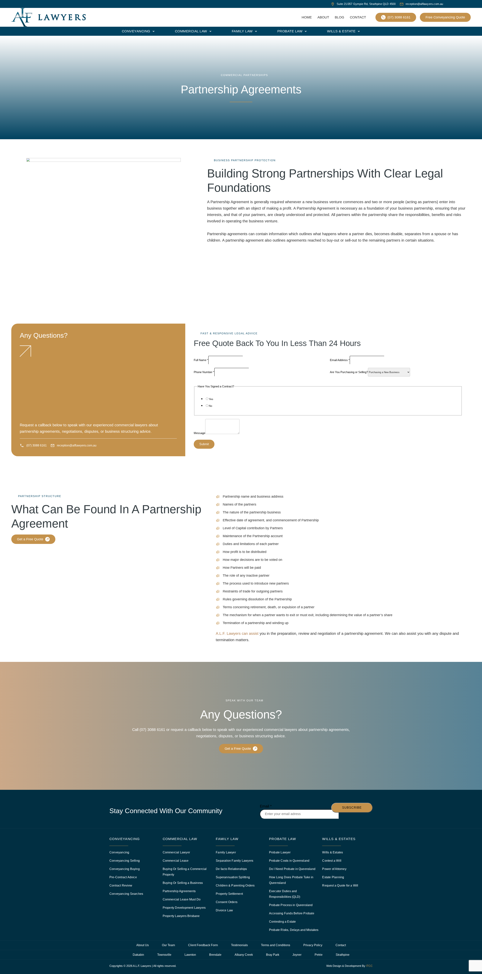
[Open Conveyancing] (153, 31)
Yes (211, 399)
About (323, 17)
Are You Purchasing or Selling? (349, 372)
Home (307, 17)
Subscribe (352, 807)
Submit (204, 444)
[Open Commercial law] (210, 31)
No (210, 405)
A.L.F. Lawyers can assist (237, 633)
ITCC (369, 965)
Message (199, 433)
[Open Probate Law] (305, 31)
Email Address (340, 360)
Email (266, 806)
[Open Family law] (256, 31)
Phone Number (204, 372)
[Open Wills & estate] (358, 31)
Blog (339, 17)
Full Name (201, 360)
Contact (358, 17)
